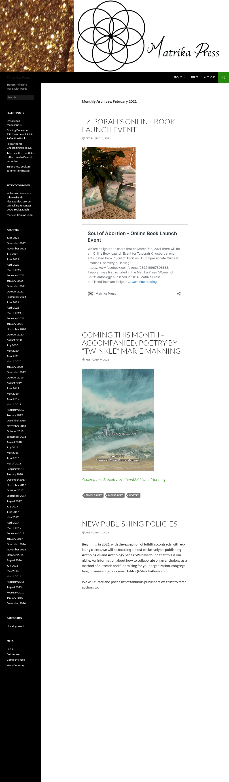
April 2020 (13, 356)
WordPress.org (16, 665)
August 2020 (14, 340)
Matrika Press (19, 77)
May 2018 (13, 452)
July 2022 (12, 254)
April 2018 (13, 458)
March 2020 (14, 361)
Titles (194, 77)
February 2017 (15, 533)
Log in (10, 649)
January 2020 (15, 366)
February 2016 (15, 581)
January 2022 (15, 280)
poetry (134, 495)
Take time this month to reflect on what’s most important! (20, 157)
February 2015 (15, 592)
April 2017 (13, 522)
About (178, 77)
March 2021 (14, 313)
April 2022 (13, 264)
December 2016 (16, 544)
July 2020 (12, 345)
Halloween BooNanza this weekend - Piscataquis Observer (19, 197)
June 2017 (13, 511)
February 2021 (15, 318)
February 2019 (15, 409)
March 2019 (14, 404)
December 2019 (16, 372)
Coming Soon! (25, 215)
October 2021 (15, 291)
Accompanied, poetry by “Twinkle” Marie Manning (123, 479)
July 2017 (12, 506)
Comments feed (16, 659)
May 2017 (13, 517)
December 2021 (16, 286)
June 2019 (13, 388)
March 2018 (14, 463)
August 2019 (14, 383)
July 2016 (12, 565)
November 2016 (16, 549)
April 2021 (13, 307)
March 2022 (14, 270)
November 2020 (16, 329)
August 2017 (14, 501)
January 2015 (15, 597)
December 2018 (16, 420)
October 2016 (15, 554)
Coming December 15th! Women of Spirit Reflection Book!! (20, 134)
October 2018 (15, 431)
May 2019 (13, 393)
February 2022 (15, 275)
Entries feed (14, 654)
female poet (94, 495)
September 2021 (16, 297)
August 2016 (14, 560)
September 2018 (16, 436)
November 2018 (16, 426)
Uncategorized (15, 626)
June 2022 (13, 259)
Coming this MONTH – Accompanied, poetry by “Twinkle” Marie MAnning (131, 342)
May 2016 (13, 571)
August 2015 (14, 587)
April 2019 (13, 399)
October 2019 (15, 377)
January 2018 (15, 474)
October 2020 (15, 334)
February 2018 (15, 468)
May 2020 (13, 350)
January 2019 (15, 415)
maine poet (115, 495)
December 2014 (16, 603)
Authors (209, 77)
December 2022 (16, 243)
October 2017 (15, 490)
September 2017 (16, 495)
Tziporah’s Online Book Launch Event (128, 125)
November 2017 (16, 485)
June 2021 (13, 302)
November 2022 (16, 248)
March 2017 (14, 528)
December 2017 (16, 479)
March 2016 (14, 576)
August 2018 (14, 442)
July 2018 (12, 447)
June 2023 (13, 237)
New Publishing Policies (129, 523)
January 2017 (15, 538)
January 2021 (15, 323)
